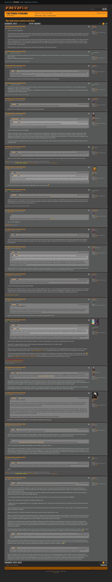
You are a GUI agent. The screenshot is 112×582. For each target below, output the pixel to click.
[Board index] (17, 8)
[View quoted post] (17, 71)
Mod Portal (28, 2)
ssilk (93, 326)
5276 (96, 482)
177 (95, 304)
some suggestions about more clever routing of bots (24, 356)
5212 (96, 177)
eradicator (10, 168)
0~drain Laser (54, 162)
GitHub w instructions (31, 162)
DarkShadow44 (95, 98)
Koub (93, 51)
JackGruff (94, 26)
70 (95, 251)
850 (95, 234)
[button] (107, 24)
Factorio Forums (17, 13)
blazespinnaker (95, 210)
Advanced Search (17, 360)
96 (95, 122)
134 (95, 31)
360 (95, 103)
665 (95, 215)
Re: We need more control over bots (15, 51)
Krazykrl (93, 117)
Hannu (93, 229)
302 (95, 279)
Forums (16, 2)
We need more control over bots (20, 20)
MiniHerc (9, 300)
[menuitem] (45, 13)
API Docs (35, 2)
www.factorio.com (10, 15)
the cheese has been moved (11, 294)
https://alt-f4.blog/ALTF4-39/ (38, 350)
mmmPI (93, 477)
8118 (96, 56)
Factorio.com (8, 2)
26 (95, 404)
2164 (96, 151)
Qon (93, 146)
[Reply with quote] (89, 27)
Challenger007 (10, 394)
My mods (7, 161)
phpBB (52, 571)
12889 (96, 331)
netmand (94, 273)
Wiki (22, 2)
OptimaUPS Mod (8, 225)
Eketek (93, 246)
